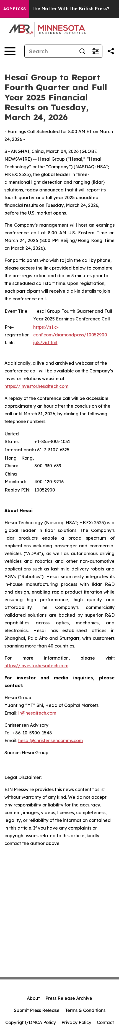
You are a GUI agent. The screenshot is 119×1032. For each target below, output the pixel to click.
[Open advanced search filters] (95, 51)
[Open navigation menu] (9, 51)
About (33, 998)
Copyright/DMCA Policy (30, 1022)
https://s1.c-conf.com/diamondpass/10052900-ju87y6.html (71, 334)
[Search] (82, 51)
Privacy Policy (76, 1022)
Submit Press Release (37, 1010)
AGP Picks (14, 8)
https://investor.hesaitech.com (36, 386)
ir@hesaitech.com (37, 713)
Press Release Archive (68, 998)
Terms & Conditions (85, 1010)
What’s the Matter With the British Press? (62, 8)
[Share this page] (111, 51)
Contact (105, 1022)
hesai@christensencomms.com (50, 740)
